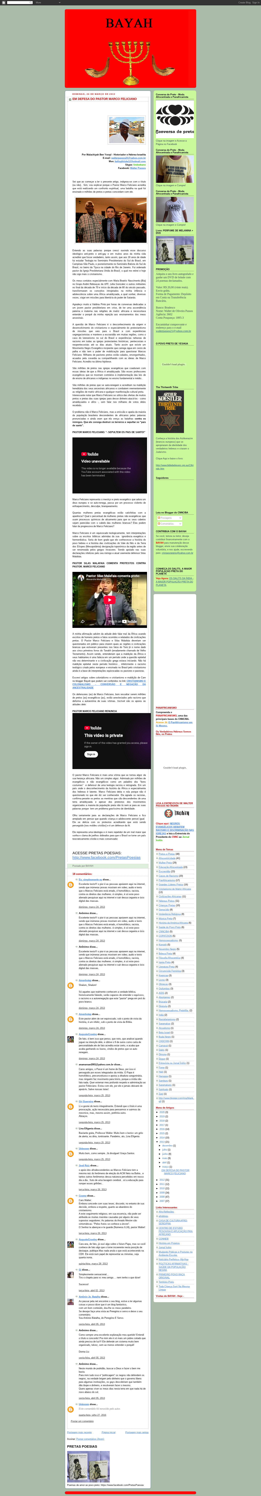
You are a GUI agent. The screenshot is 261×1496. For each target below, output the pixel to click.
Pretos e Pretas (167, 854)
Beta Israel (164, 1032)
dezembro (167, 1145)
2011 (162, 1184)
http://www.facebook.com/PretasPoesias (106, 857)
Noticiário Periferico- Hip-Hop (173, 1259)
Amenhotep (85, 980)
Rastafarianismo (167, 1019)
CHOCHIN (164, 1041)
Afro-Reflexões (166, 1212)
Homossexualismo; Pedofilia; (174, 1010)
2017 (162, 1125)
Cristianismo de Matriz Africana (175, 889)
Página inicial (108, 1432)
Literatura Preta (167, 967)
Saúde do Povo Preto (170, 927)
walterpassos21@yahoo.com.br (128, 158)
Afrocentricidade (167, 858)
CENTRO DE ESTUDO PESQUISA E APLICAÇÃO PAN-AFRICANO (176, 1231)
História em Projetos (169, 1243)
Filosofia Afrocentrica (169, 958)
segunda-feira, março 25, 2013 (94, 1095)
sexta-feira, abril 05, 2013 (92, 1324)
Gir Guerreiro (86, 1101)
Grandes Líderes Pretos (171, 884)
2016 (162, 1129)
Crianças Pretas (167, 905)
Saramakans (165, 1085)
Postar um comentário (82, 1421)
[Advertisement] (175, 650)
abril (164, 1162)
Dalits (162, 1050)
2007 (162, 1201)
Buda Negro (165, 1037)
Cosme (82, 1196)
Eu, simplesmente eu (90, 879)
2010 (162, 1188)
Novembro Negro (167, 949)
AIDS (161, 993)
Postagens (166, 518)
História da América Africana (173, 923)
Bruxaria (163, 1002)
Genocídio (164, 909)
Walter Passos (138, 168)
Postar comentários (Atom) (90, 1439)
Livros (162, 980)
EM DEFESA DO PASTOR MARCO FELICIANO (104, 99)
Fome (162, 1067)
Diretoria (163, 1006)
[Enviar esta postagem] (94, 866)
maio (165, 1158)
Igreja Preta (165, 962)
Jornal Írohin (165, 1247)
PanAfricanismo (167, 880)
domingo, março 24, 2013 (92, 907)
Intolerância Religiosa (170, 914)
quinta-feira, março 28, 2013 (93, 1264)
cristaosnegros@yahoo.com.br (177, 553)
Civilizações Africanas (170, 896)
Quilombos (164, 988)
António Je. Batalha (89, 1297)
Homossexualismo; (168, 940)
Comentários (167, 524)
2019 (162, 1116)
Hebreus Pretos (167, 901)
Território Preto (166, 1282)
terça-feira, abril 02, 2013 (91, 1290)
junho (165, 1154)
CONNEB (163, 1239)
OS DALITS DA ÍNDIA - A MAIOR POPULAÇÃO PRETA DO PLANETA (174, 581)
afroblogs (163, 1216)
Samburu (163, 1081)
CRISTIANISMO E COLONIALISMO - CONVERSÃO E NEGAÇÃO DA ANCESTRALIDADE (109, 684)
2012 (162, 1180)
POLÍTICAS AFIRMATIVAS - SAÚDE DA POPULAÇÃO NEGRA (173, 1267)
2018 (162, 1121)
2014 (162, 1137)
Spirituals (163, 1089)
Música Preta (165, 918)
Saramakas (164, 1023)
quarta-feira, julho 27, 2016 (92, 1415)
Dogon (162, 1059)
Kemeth (163, 945)
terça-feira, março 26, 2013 (93, 1189)
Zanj (161, 1094)
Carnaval (163, 1046)
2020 (162, 1112)
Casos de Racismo (168, 876)
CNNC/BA (164, 931)
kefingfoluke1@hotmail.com (130, 161)
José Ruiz (84, 1165)
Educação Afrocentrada (171, 867)
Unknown (84, 1148)
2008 (162, 1197)
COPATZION (165, 936)
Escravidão (164, 871)
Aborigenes (164, 997)
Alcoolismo (164, 1028)
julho (165, 1150)
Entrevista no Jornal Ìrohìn (172, 1063)
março (165, 1167)
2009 (162, 1193)
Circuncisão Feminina (170, 971)
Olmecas (163, 984)
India (161, 1015)
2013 (162, 1142)
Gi (80, 1270)
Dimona (163, 1054)
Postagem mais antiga (136, 1432)
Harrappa (163, 1076)
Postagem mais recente (79, 1432)
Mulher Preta (165, 863)
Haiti (161, 1072)
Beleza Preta (165, 953)
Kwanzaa (163, 975)
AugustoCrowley (88, 1034)
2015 (162, 1133)
